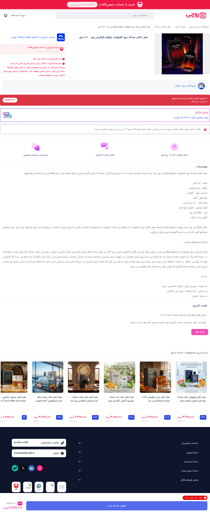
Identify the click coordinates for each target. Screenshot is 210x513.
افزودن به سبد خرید (117, 505)
